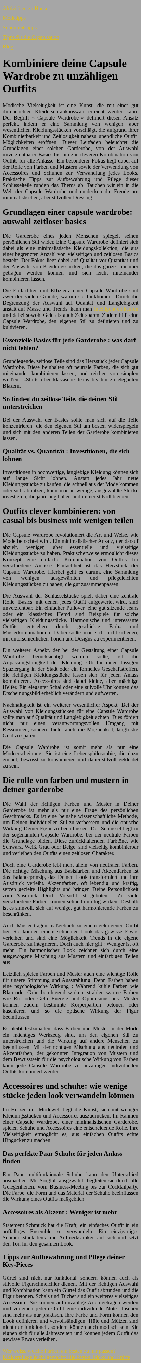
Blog (8, 47)
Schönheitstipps (20, 27)
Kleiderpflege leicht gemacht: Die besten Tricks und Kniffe (66, 1357)
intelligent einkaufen (116, 309)
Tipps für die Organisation (31, 37)
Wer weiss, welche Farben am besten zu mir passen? (59, 1351)
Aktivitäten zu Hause (25, 8)
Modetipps (14, 18)
